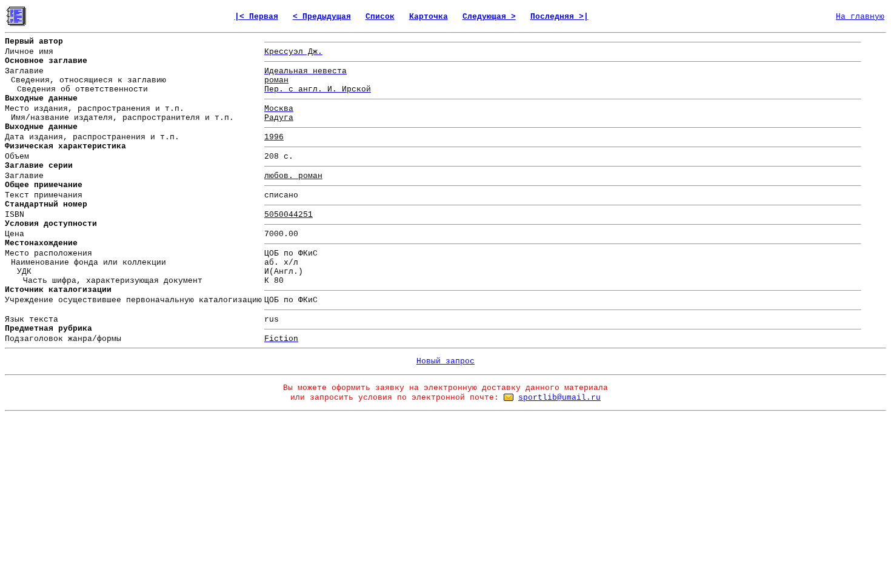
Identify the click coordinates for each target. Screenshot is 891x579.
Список (380, 16)
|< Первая (256, 16)
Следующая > (489, 16)
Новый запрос (445, 361)
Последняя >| (559, 16)
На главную (860, 16)
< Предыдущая (322, 16)
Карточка (428, 16)
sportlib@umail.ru (559, 397)
